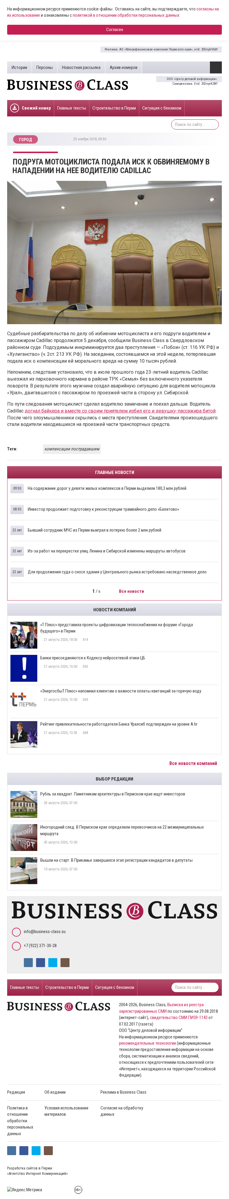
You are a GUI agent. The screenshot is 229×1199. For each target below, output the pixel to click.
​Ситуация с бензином (161, 108)
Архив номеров (123, 67)
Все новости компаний (193, 763)
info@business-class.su (45, 931)
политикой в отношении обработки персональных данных (126, 15)
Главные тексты (71, 108)
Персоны (44, 67)
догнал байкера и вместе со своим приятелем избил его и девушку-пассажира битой (120, 411)
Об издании (55, 1092)
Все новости (132, 591)
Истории (19, 67)
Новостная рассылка (81, 67)
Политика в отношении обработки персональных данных (20, 1120)
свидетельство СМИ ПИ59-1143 (179, 1017)
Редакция (16, 1092)
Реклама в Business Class (123, 1092)
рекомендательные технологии (147, 1043)
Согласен (114, 29)
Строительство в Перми (114, 108)
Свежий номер (36, 108)
